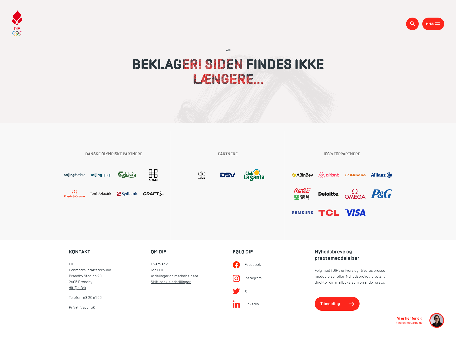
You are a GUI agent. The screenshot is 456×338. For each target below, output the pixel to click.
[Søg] (412, 24)
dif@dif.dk (77, 287)
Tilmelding (330, 303)
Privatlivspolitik (82, 307)
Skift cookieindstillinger (171, 282)
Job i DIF (157, 270)
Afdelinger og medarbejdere (174, 276)
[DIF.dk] (17, 24)
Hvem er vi (160, 264)
